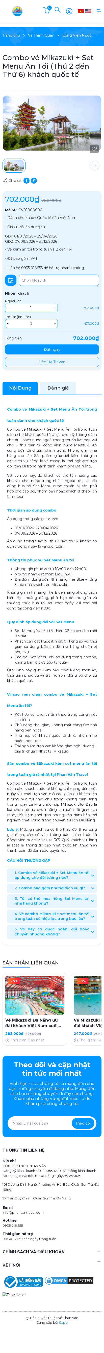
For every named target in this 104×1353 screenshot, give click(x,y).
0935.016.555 (13, 1225)
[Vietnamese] (81, 11)
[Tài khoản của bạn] (69, 11)
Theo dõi (83, 1123)
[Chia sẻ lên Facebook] (26, 180)
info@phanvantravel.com (23, 1212)
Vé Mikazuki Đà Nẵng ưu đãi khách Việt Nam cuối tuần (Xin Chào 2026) (31, 1023)
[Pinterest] (34, 180)
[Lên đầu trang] (97, 1331)
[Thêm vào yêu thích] (94, 149)
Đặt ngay (52, 349)
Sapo (63, 1322)
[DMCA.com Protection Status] (69, 1280)
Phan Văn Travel (72, 774)
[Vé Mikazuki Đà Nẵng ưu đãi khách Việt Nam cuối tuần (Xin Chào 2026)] (34, 995)
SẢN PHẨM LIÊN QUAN (31, 963)
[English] (88, 11)
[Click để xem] (52, 123)
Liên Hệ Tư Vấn (52, 362)
